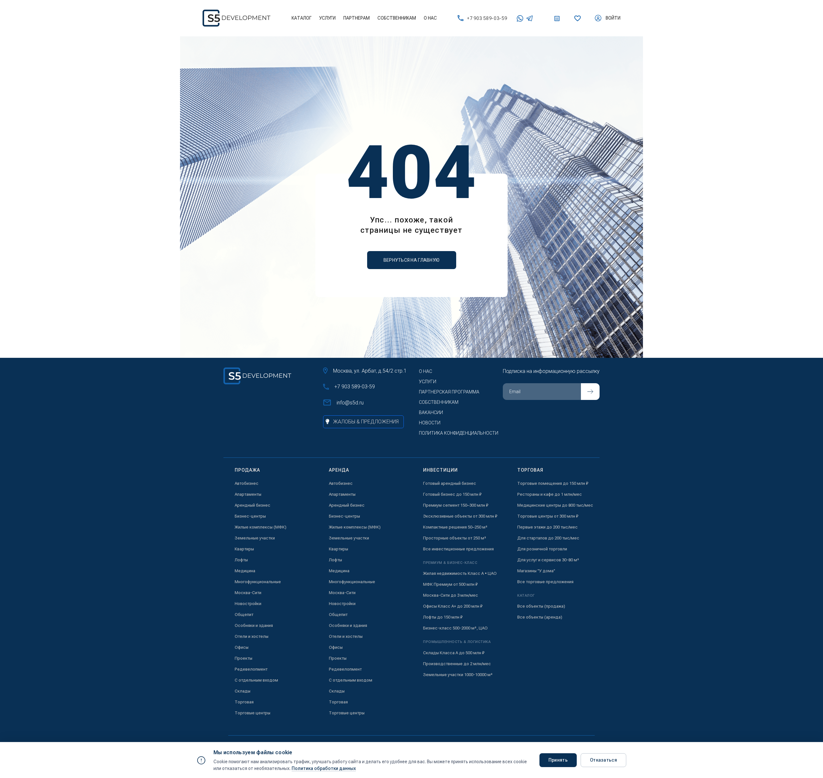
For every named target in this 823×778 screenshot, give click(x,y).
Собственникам (396, 18)
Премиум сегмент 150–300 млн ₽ (455, 505)
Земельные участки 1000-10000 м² (458, 674)
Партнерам (356, 18)
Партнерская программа (449, 391)
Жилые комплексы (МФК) (260, 527)
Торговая (244, 702)
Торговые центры (252, 712)
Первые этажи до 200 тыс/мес (547, 527)
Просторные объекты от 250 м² (454, 538)
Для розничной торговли (542, 549)
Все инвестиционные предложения (458, 549)
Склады (242, 691)
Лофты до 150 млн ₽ (443, 617)
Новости (429, 422)
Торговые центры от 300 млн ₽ (547, 516)
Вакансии (431, 412)
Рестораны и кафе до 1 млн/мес (549, 494)
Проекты (243, 658)
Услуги (327, 18)
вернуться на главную (412, 260)
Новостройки (248, 603)
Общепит (244, 614)
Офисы (242, 647)
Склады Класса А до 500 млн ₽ (453, 652)
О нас (430, 18)
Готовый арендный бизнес (449, 483)
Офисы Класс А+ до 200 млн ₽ (453, 606)
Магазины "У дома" (536, 570)
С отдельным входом (256, 680)
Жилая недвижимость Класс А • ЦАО (460, 573)
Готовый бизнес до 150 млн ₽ (452, 494)
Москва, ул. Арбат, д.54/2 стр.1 (370, 371)
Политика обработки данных (324, 768)
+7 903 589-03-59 (487, 18)
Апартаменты (248, 494)
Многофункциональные (258, 581)
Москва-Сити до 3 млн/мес (450, 595)
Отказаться (603, 760)
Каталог (302, 18)
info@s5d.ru (350, 403)
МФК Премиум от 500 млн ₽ (450, 584)
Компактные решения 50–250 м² (455, 527)
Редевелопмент (251, 669)
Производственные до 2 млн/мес (457, 663)
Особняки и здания (254, 625)
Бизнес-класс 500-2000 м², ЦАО (455, 628)
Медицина (245, 570)
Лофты (241, 559)
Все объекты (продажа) (541, 606)
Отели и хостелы (251, 636)
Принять (558, 760)
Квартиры (244, 549)
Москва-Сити (248, 592)
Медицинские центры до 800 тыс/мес (555, 505)
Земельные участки (255, 538)
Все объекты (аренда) (539, 617)
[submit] (590, 391)
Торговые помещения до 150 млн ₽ (552, 483)
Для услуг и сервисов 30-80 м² (548, 559)
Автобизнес (246, 483)
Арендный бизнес (252, 505)
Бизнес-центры (250, 516)
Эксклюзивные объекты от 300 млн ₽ (460, 516)
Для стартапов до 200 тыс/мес (548, 538)
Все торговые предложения (545, 581)
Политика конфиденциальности (458, 433)
